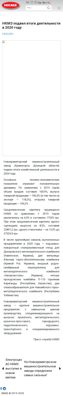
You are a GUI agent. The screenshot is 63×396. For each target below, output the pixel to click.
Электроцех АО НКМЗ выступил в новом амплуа (13, 368)
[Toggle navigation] (59, 8)
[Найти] (48, 7)
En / (45, 2)
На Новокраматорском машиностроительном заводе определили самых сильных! (40, 368)
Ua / (40, 2)
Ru (49, 2)
